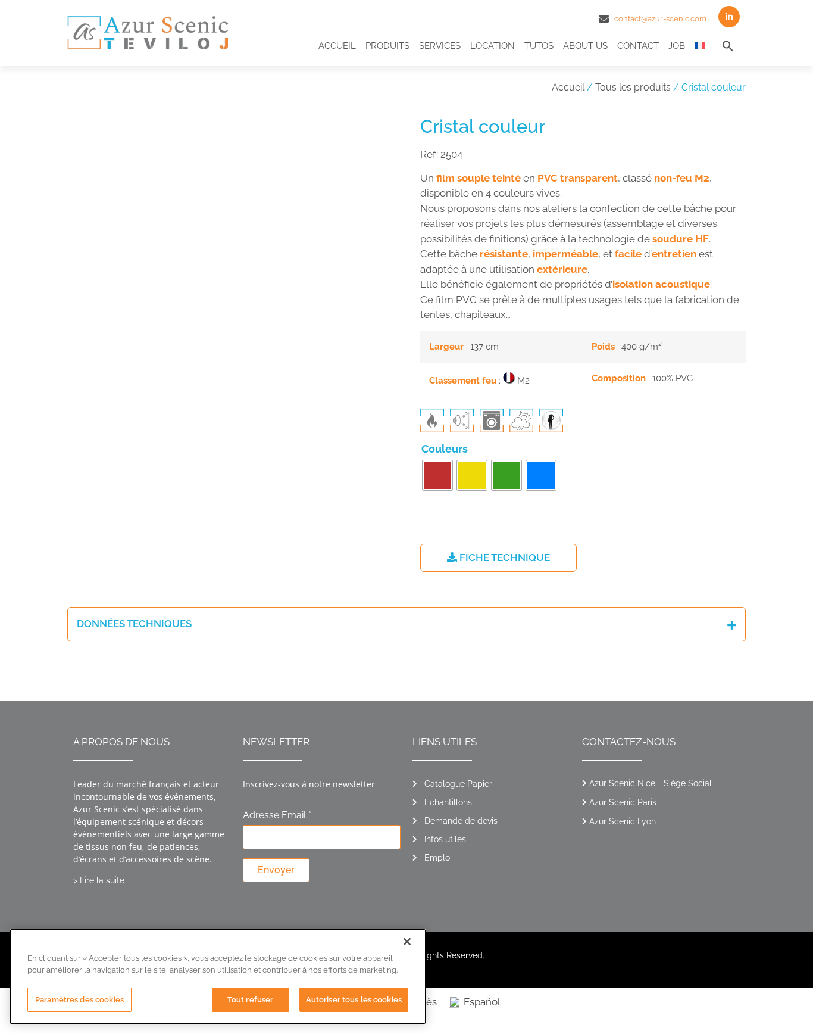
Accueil (337, 46)
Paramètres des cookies (79, 999)
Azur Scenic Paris (622, 802)
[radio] (437, 475)
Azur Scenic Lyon (622, 821)
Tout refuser (250, 999)
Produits (387, 46)
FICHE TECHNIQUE (503, 557)
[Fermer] (407, 942)
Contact (638, 46)
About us (585, 46)
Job (676, 46)
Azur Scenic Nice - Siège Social (650, 783)
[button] (728, 46)
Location (492, 46)
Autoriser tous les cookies (354, 999)
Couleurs (444, 449)
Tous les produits (633, 87)
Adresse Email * (277, 816)
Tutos (539, 46)
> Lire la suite (98, 880)
